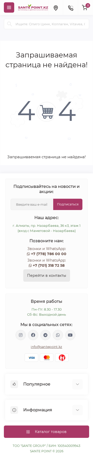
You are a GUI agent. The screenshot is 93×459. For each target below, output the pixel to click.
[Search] (9, 24)
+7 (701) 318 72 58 (49, 265)
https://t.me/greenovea (45, 335)
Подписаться (68, 204)
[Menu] (9, 7)
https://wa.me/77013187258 (58, 335)
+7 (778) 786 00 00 (48, 254)
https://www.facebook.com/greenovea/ (33, 335)
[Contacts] (70, 7)
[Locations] (55, 7)
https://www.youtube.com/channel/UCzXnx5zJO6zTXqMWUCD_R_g (70, 335)
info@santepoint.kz (46, 347)
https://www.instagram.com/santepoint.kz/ (21, 335)
